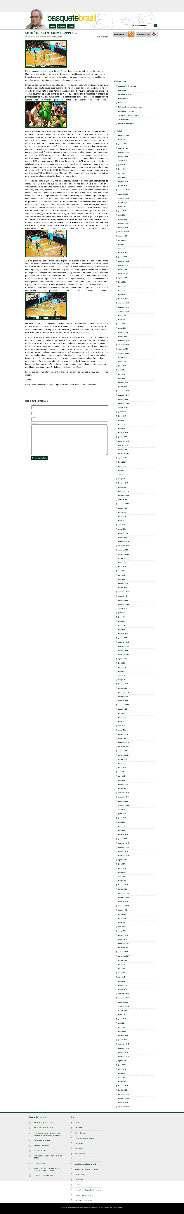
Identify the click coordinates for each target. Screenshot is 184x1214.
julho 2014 (122, 613)
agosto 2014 (122, 608)
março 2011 (122, 780)
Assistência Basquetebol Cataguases (87, 1169)
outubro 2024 (123, 156)
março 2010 (122, 830)
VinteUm (78, 1185)
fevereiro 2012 (123, 734)
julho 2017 (122, 462)
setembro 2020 (123, 311)
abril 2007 (121, 977)
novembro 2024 (123, 152)
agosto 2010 (122, 809)
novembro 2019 (123, 345)
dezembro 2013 (123, 642)
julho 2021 (122, 282)
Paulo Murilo (58, 36)
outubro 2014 (123, 600)
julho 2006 (122, 1014)
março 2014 (122, 629)
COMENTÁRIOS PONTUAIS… (44, 1175)
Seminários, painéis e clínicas (128, 115)
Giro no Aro (79, 1179)
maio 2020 (121, 319)
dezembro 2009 (123, 843)
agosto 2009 (122, 860)
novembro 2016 (123, 495)
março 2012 (122, 730)
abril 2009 (121, 876)
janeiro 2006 (122, 1040)
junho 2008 (122, 918)
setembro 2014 (123, 604)
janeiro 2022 (122, 257)
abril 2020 (121, 324)
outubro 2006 (123, 1002)
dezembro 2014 (123, 592)
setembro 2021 (123, 273)
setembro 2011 (123, 755)
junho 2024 (122, 169)
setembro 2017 (123, 453)
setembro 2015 (123, 554)
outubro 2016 (123, 500)
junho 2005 (122, 1069)
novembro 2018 (123, 395)
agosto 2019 (122, 357)
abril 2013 (121, 675)
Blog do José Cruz (81, 1174)
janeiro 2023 (122, 219)
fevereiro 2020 (123, 332)
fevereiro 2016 (123, 533)
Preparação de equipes (126, 111)
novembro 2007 (123, 947)
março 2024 (122, 177)
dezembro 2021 (123, 261)
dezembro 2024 (123, 148)
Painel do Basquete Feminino (84, 1138)
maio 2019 (121, 370)
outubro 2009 (123, 851)
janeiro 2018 (122, 437)
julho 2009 (122, 864)
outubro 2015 (123, 550)
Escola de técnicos (125, 94)
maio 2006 (121, 1023)
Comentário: (35, 423)
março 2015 (122, 579)
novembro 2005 (123, 1048)
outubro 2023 (123, 194)
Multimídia (122, 103)
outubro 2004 (123, 1102)
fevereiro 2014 (123, 633)
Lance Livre (79, 1159)
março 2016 (122, 529)
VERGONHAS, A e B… (41, 1150)
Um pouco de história (126, 124)
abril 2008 (121, 927)
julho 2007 (122, 964)
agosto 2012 (122, 709)
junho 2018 (122, 416)
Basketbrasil (79, 1148)
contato (120, 1207)
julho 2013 (122, 663)
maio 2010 (121, 822)
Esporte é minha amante (83, 1195)
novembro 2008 (123, 897)
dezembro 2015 (123, 541)
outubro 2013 (123, 650)
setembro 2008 (123, 906)
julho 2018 (122, 412)
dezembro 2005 (123, 1044)
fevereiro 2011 (123, 784)
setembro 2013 (123, 654)
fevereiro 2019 (123, 382)
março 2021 (122, 294)
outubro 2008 (123, 901)
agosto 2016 (122, 508)
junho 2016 (122, 516)
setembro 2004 (123, 1107)
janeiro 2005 (122, 1090)
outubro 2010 (123, 801)
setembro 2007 (123, 956)
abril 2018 (121, 424)
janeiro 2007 (122, 989)
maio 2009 (121, 872)
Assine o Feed (119, 34)
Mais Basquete (80, 1153)
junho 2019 (122, 366)
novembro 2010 (123, 797)
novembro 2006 (123, 998)
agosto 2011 (122, 759)
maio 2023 (121, 215)
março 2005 (122, 1081)
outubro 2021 (123, 269)
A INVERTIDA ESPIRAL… (42, 1145)
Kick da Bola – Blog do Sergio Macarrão (88, 1190)
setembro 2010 (123, 805)
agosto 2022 (122, 236)
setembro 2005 (123, 1056)
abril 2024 (121, 173)
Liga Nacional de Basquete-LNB (85, 1164)
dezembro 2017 (123, 441)
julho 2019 (122, 361)
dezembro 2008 (123, 893)
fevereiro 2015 (123, 583)
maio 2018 (121, 420)
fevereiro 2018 (123, 433)
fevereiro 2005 (123, 1086)
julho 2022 (122, 240)
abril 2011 (121, 776)
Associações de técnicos (127, 86)
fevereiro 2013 (123, 684)
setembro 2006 (123, 1006)
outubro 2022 (123, 227)
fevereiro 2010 (123, 834)
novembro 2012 (123, 696)
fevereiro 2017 (123, 483)
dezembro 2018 (123, 391)
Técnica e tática (123, 119)
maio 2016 (121, 520)
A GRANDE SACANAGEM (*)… (44, 1128)
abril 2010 (121, 826)
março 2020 (122, 328)
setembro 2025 (123, 135)
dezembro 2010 (123, 793)
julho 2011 (121, 763)
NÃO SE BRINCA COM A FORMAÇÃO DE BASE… (48, 1157)
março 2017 (122, 479)
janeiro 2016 (122, 537)
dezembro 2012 (123, 692)
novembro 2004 (123, 1098)
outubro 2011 (123, 751)
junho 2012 (122, 717)
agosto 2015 (122, 558)
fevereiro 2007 (123, 985)
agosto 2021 (122, 278)
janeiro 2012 (122, 738)
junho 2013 (122, 667)
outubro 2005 (123, 1052)
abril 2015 (121, 575)
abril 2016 (121, 525)
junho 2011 (122, 767)
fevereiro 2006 (123, 1035)
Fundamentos (123, 98)
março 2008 (122, 931)
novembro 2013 (123, 646)
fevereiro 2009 (123, 885)
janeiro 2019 (122, 386)
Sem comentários (102, 36)
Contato (61, 26)
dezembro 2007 (123, 943)
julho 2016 (122, 512)
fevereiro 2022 (123, 252)
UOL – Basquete (80, 1133)
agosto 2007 (122, 960)
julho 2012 (122, 713)
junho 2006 (122, 1019)
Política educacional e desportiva (130, 107)
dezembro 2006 (123, 994)
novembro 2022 (123, 223)
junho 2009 (122, 868)
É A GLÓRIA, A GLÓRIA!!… (43, 1140)
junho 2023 (122, 211)
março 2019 (122, 378)
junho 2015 (122, 566)
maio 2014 (121, 621)
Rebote (77, 1122)
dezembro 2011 (123, 742)
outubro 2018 (123, 399)
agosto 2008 (122, 910)
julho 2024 (122, 165)
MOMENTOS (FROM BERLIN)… (45, 1123)
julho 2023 (122, 206)
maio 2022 (121, 244)
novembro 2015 (123, 546)
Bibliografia (122, 90)
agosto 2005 (122, 1061)
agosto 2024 (122, 160)
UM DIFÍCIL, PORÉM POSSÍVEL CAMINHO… (51, 32)
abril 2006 (121, 1027)
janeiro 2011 (122, 788)
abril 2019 (121, 374)
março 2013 (122, 680)
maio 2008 (121, 922)
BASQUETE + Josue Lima (83, 1200)
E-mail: (33, 411)
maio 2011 (121, 772)
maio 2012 (121, 721)
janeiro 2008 (122, 939)
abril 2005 (121, 1077)
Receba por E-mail (143, 34)
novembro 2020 (123, 307)
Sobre (70, 26)
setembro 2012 (123, 705)
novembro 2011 (123, 747)
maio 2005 (121, 1073)
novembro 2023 (123, 190)
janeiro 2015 (122, 587)
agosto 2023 (122, 202)
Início (52, 26)
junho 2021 (122, 286)
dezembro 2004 (123, 1094)
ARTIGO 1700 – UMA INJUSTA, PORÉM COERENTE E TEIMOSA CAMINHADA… (47, 1134)
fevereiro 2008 (123, 935)
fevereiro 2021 (123, 299)
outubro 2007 (123, 952)
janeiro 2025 (122, 144)
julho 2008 (122, 914)
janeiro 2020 (122, 336)
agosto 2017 (122, 458)
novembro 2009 (123, 847)
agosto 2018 (122, 407)
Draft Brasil (78, 1128)
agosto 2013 (122, 659)
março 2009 (122, 880)
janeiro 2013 (122, 688)
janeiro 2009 (122, 889)
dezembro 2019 (123, 340)
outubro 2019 (123, 349)
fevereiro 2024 (123, 181)
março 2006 (122, 1031)
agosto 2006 (122, 1010)
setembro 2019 (123, 353)
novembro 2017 (123, 445)
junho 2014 (122, 617)
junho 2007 (122, 968)
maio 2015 (121, 571)
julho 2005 (122, 1065)
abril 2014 (121, 625)
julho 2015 (122, 562)
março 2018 (122, 428)
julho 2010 (122, 814)
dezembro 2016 (123, 491)
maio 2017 (121, 470)
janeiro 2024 (122, 186)
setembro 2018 (123, 403)
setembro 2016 (123, 504)
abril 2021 (121, 290)
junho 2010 (122, 818)
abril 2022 (121, 248)
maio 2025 (121, 139)
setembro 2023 (123, 198)
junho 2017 (122, 466)
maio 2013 (121, 671)
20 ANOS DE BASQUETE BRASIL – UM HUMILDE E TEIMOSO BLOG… (47, 1169)
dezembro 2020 (123, 303)
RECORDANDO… (40, 1163)
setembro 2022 (123, 232)
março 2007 (122, 981)
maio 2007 (121, 973)
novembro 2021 (123, 265)
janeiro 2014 (122, 638)
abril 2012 (121, 726)
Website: (34, 417)
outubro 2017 (123, 449)
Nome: (33, 404)
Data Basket (79, 1143)
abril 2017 (121, 474)
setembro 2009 (123, 855)
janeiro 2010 (122, 839)
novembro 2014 (123, 596)
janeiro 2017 (122, 487)
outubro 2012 (123, 700)
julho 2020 (122, 315)
